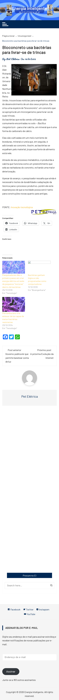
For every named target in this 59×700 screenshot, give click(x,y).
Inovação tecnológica (22, 207)
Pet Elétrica (13, 59)
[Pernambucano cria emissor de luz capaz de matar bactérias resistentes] (13, 304)
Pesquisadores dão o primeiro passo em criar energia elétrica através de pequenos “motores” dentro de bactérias (13, 281)
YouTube (30, 614)
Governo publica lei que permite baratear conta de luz (17, 357)
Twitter (29, 609)
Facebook (15, 609)
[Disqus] (29, 451)
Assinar (10, 671)
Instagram (44, 609)
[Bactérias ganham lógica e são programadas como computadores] (39, 267)
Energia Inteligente (29, 8)
